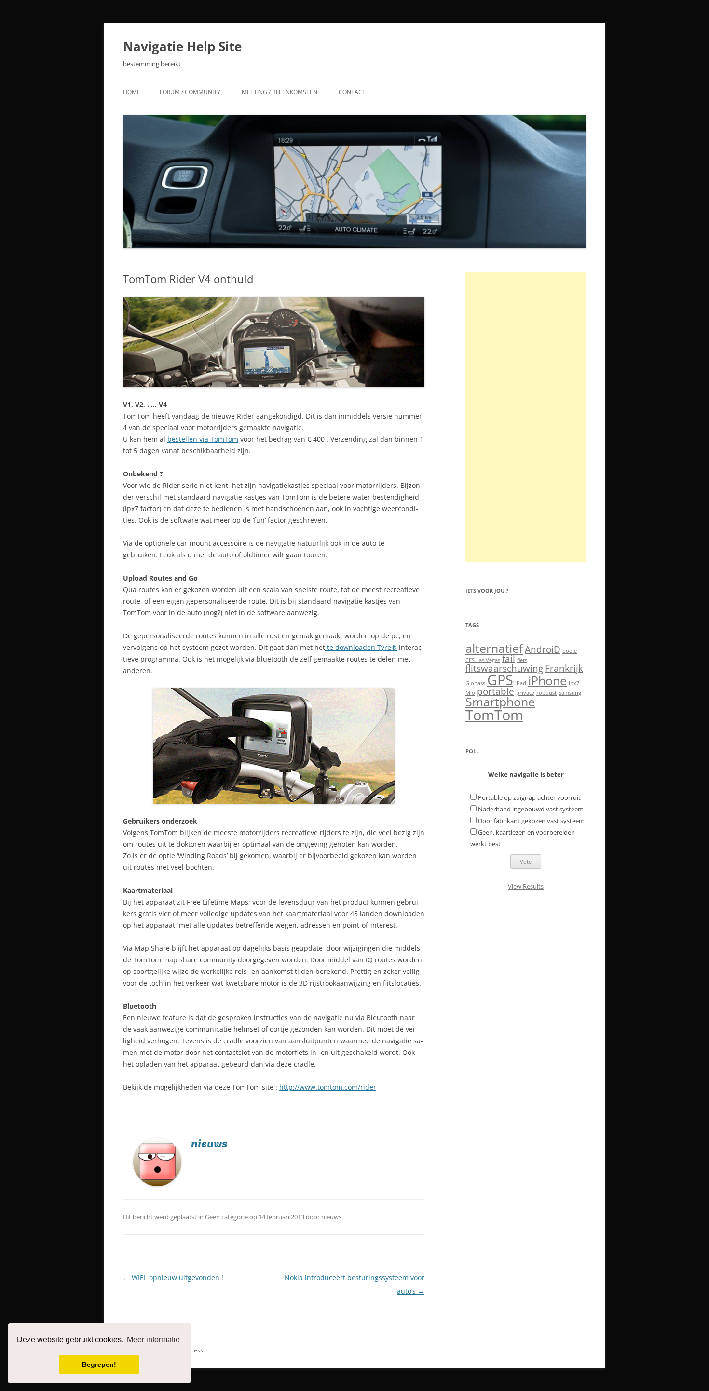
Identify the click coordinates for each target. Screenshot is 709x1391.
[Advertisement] (525, 417)
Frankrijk (564, 668)
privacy (525, 692)
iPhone (547, 681)
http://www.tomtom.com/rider (327, 1087)
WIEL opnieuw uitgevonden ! (173, 1277)
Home (131, 92)
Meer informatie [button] (153, 1340)
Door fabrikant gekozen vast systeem (531, 820)
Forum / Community (190, 92)
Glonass (475, 683)
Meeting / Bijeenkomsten (279, 92)
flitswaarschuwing (504, 668)
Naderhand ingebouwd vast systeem (531, 809)
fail (508, 658)
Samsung (570, 692)
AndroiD (542, 649)
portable (495, 691)
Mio (470, 692)
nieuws (331, 1217)
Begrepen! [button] (99, 1364)
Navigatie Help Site (182, 46)
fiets (522, 660)
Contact (352, 92)
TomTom (494, 715)
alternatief (494, 648)
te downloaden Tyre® (361, 647)
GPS (500, 679)
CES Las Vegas (482, 660)
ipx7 (574, 683)
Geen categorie (226, 1217)
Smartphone (500, 702)
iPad (520, 683)
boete (569, 651)
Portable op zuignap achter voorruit (529, 797)
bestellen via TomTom (202, 439)
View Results (526, 886)
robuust (546, 692)
